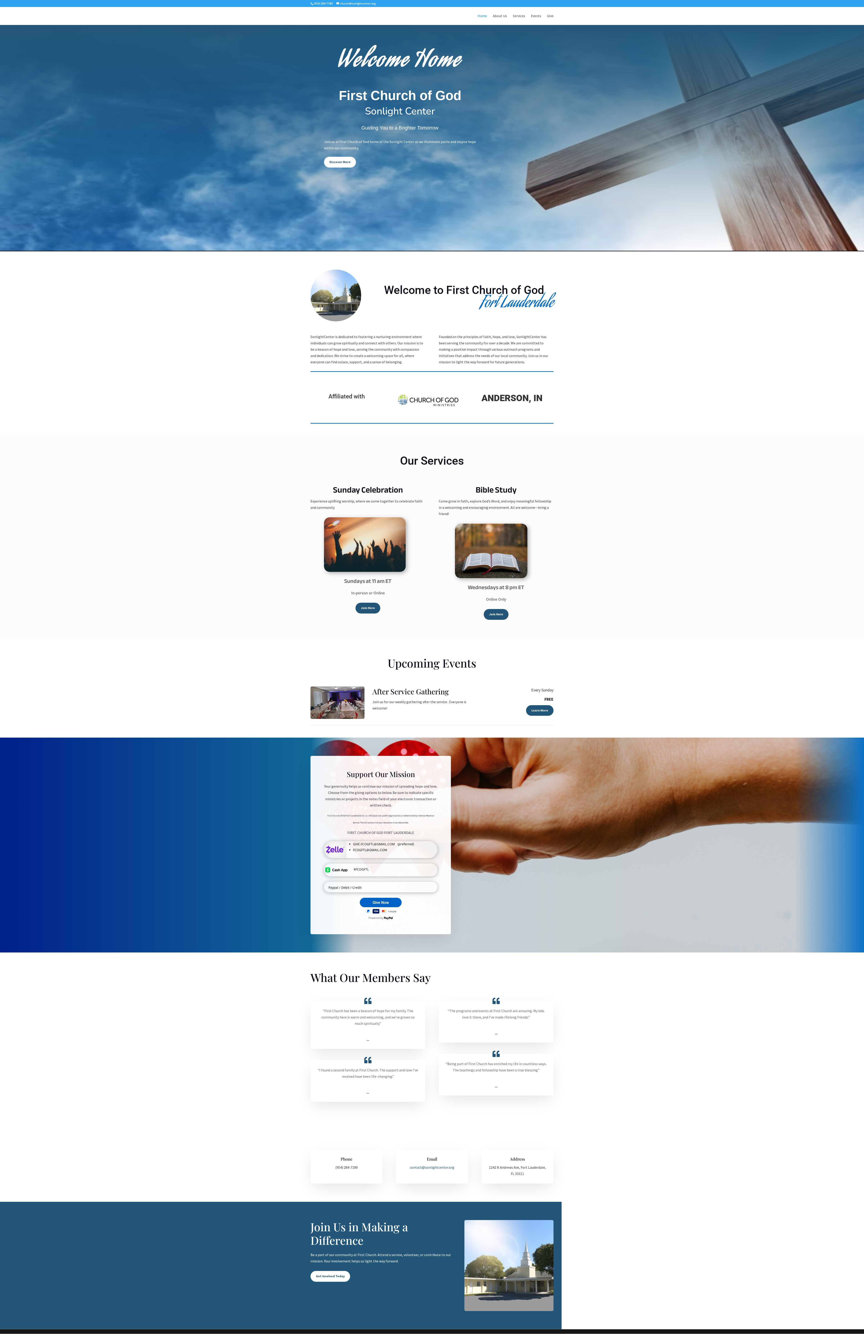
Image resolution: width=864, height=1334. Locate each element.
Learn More (539, 710)
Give (550, 16)
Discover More (340, 162)
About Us (500, 16)
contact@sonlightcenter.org (432, 1167)
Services (519, 16)
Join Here (368, 608)
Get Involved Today (330, 1276)
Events (536, 16)
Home (482, 16)
